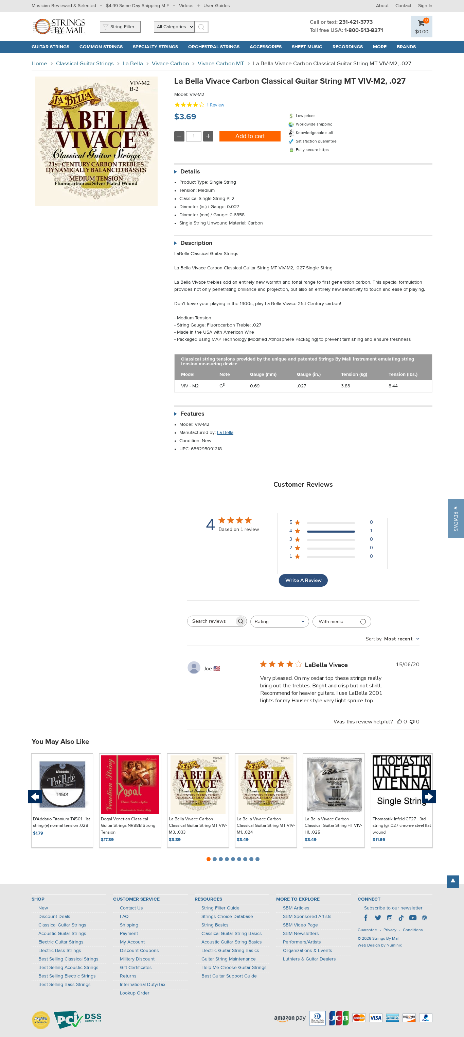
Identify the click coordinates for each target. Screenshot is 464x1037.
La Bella (133, 64)
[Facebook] (366, 918)
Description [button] (196, 243)
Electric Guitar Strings (61, 942)
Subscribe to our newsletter (393, 908)
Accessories (266, 47)
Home (39, 64)
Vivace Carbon (170, 64)
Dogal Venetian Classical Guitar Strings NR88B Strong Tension (128, 826)
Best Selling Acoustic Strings (68, 967)
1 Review (215, 105)
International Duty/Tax (142, 984)
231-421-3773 (356, 22)
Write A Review (303, 580)
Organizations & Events (307, 950)
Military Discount (137, 959)
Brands (406, 47)
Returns (128, 976)
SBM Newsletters (301, 933)
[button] (456, 518)
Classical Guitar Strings (85, 64)
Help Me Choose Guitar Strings (234, 967)
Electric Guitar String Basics (230, 950)
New (43, 908)
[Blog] (424, 918)
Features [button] (192, 414)
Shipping (129, 925)
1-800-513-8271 (363, 30)
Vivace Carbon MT (221, 64)
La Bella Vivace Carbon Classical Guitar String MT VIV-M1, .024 (266, 826)
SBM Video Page (300, 925)
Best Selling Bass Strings (64, 984)
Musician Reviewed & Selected (64, 5)
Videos (186, 5)
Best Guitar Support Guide (229, 976)
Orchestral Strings (213, 47)
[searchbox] (211, 621)
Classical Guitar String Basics (231, 933)
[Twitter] (378, 918)
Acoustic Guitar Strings (62, 933)
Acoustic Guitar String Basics (231, 942)
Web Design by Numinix (380, 945)
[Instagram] (390, 918)
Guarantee (367, 930)
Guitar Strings (50, 47)
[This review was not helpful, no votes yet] (412, 721)
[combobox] (279, 622)
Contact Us (131, 908)
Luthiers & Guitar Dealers (309, 959)
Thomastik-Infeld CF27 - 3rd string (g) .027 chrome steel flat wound (402, 826)
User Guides (216, 5)
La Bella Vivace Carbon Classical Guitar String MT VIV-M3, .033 (198, 826)
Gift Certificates (136, 967)
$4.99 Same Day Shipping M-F (137, 5)
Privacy (389, 930)
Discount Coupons (139, 950)
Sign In (425, 5)
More (380, 47)
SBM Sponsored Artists (307, 916)
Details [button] (190, 172)
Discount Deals (54, 916)
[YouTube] (413, 918)
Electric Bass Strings (59, 950)
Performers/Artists (302, 942)
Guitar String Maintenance (228, 959)
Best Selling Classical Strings (68, 959)
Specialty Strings (155, 47)
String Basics (215, 925)
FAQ (124, 916)
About (382, 5)
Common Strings (101, 47)
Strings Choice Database (227, 916)
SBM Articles (296, 908)
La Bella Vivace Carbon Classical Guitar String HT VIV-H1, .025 (333, 826)
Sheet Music (307, 47)
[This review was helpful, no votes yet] (399, 721)
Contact (403, 5)
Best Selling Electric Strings (67, 976)
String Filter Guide (220, 908)
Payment (129, 933)
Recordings (348, 47)
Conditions (413, 930)
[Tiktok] (401, 918)
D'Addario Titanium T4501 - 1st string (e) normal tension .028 (61, 822)
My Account (132, 942)
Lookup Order (134, 993)
